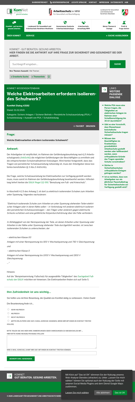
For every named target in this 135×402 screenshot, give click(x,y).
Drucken (90, 126)
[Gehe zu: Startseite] (17, 12)
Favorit (80, 126)
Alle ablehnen (103, 392)
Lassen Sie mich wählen (77, 392)
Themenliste (39, 76)
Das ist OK (120, 392)
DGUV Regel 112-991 (39, 182)
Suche (118, 35)
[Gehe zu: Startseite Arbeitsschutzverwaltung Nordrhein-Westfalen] (64, 12)
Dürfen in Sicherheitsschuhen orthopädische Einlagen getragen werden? (115, 169)
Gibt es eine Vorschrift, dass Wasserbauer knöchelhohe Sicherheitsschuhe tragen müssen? (116, 129)
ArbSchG (25, 157)
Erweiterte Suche (20, 76)
